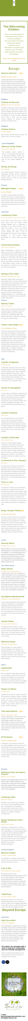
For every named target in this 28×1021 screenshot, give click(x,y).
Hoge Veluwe (7, 569)
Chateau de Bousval (10, 102)
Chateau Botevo (8, 129)
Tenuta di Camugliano (11, 388)
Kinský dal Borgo (9, 167)
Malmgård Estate (12, 188)
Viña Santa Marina (12, 711)
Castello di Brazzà (9, 413)
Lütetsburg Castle (9, 215)
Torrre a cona (7, 482)
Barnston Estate (8, 853)
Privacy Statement (8, 966)
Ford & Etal (6, 868)
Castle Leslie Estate (12, 325)
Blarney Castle (7, 303)
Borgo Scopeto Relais (12, 510)
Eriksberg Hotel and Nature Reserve (13, 773)
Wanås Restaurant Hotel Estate (11, 821)
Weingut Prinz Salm (10, 274)
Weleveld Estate (8, 642)
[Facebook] (12, 13)
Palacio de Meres (8, 689)
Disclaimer (5, 968)
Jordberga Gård (8, 797)
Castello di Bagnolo (10, 362)
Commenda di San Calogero (13, 460)
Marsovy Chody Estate (12, 146)
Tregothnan (6, 894)
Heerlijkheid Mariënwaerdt (12, 596)
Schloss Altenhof (12, 73)
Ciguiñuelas (6, 668)
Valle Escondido (8, 920)
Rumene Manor (8, 543)
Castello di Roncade (10, 437)
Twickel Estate (7, 621)
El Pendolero (12, 737)
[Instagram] (15, 13)
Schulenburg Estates (10, 245)
